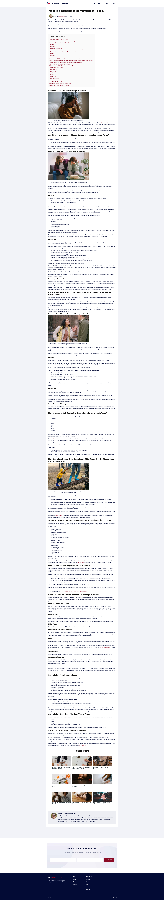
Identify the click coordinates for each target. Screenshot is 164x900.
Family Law (88, 887)
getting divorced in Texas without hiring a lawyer (76, 591)
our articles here (82, 745)
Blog (106, 3)
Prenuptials (89, 881)
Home (93, 3)
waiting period (104, 364)
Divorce (88, 879)
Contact (113, 3)
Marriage (88, 884)
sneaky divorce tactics (105, 647)
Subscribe (109, 860)
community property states (55, 438)
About (100, 3)
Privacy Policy (114, 897)
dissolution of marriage (104, 122)
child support (59, 515)
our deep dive (81, 562)
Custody (88, 889)
